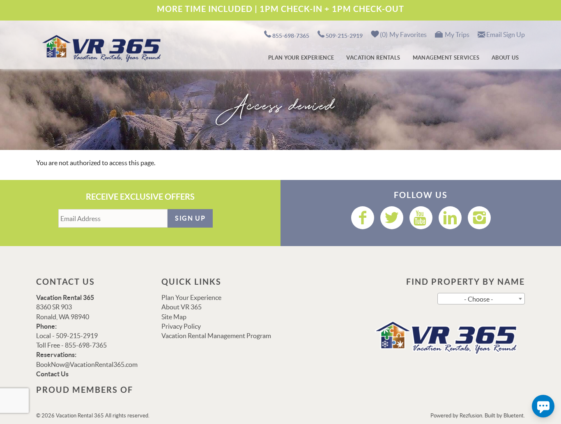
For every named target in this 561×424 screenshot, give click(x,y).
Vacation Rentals (373, 58)
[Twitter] (391, 217)
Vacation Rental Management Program (216, 335)
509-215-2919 (344, 35)
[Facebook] (362, 217)
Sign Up (190, 218)
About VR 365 (181, 307)
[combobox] (481, 298)
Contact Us (52, 374)
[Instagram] (479, 217)
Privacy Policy (181, 326)
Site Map (173, 316)
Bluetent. (514, 415)
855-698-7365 (290, 35)
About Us (505, 58)
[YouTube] (420, 217)
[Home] (100, 47)
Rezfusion (471, 415)
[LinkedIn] (450, 217)
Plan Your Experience (301, 58)
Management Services (446, 58)
